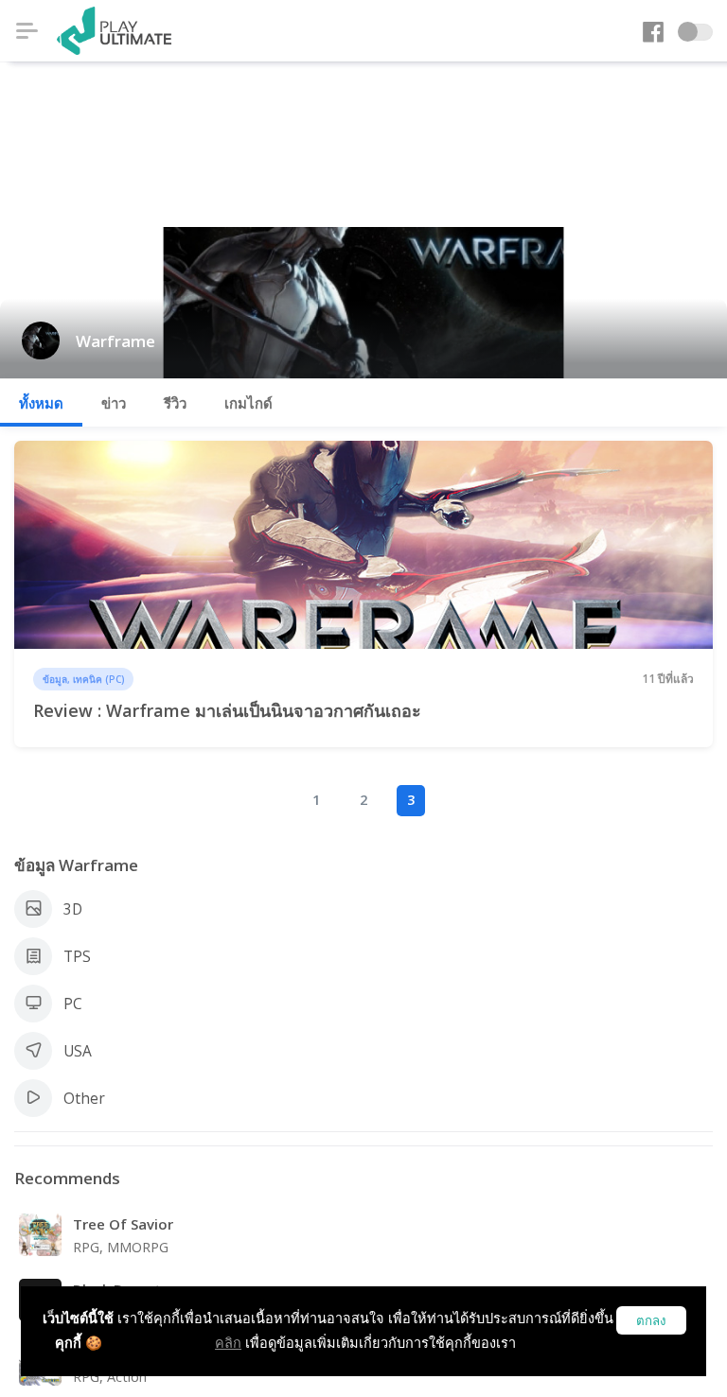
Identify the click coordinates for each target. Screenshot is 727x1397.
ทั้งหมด (41, 402)
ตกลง (651, 1321)
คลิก (228, 1343)
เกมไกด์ (248, 402)
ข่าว (113, 402)
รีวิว (175, 402)
